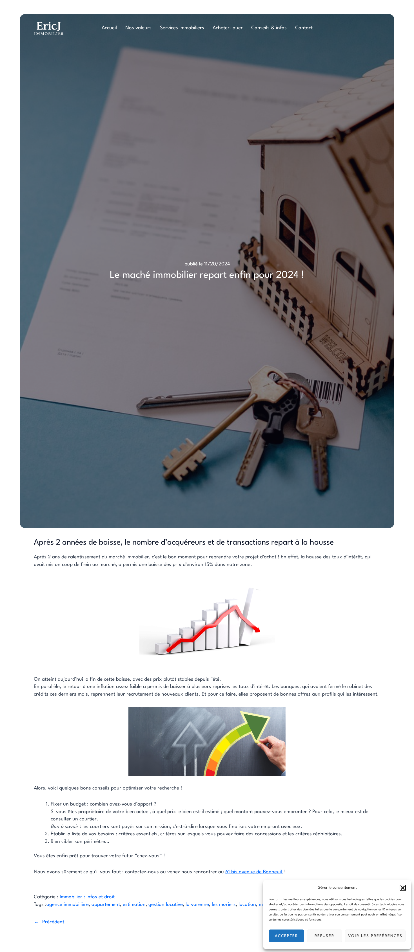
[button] (403, 888)
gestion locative (165, 904)
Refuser (324, 936)
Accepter (286, 936)
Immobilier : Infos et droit (87, 897)
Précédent (53, 922)
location (247, 904)
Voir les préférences (375, 936)
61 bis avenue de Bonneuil (254, 872)
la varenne (197, 904)
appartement (106, 904)
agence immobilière (67, 904)
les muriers (224, 904)
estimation (134, 904)
